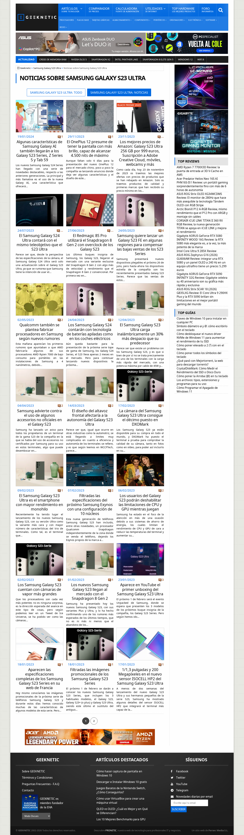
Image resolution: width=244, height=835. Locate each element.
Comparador (99, 9)
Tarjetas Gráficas (100, 20)
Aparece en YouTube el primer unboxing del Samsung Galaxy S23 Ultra (140, 589)
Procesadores (67, 20)
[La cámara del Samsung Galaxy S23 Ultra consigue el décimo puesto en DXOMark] (140, 370)
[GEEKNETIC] (37, 17)
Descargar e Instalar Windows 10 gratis (121, 782)
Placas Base (83, 20)
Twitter (180, 778)
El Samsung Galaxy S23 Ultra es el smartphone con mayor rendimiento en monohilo (39, 502)
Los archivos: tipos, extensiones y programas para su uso (198, 382)
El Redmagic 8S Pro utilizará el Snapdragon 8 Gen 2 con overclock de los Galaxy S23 (90, 242)
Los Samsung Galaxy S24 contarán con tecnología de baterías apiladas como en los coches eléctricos (90, 331)
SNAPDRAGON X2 (100, 59)
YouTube (181, 784)
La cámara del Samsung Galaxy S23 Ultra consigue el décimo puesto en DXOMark (140, 417)
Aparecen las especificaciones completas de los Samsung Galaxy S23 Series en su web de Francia (39, 678)
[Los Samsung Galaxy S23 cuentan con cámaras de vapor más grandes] (39, 544)
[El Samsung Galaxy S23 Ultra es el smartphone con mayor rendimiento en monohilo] (39, 455)
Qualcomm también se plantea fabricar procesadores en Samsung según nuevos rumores (39, 331)
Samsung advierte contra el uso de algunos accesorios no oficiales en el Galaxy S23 (39, 417)
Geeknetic (25, 68)
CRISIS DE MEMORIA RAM (52, 59)
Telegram (182, 790)
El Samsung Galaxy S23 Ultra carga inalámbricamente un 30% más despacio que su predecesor (140, 333)
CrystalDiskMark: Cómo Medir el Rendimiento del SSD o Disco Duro (199, 370)
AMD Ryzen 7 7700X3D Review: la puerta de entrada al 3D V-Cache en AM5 (200, 171)
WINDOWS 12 (185, 59)
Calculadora (127, 9)
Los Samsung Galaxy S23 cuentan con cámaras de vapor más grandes (39, 589)
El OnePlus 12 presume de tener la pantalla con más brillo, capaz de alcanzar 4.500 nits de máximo (90, 148)
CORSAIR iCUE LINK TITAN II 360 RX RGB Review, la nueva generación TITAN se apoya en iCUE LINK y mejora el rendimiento (201, 226)
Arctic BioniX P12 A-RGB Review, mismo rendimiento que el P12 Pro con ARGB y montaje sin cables (202, 213)
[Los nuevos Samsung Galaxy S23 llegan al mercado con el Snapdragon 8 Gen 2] (90, 544)
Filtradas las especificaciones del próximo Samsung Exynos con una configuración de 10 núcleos (90, 504)
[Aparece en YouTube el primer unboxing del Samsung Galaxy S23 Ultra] (140, 544)
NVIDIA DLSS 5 (79, 59)
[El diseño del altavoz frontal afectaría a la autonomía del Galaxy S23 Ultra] (90, 370)
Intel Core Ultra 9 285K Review (196, 251)
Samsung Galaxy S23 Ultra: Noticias (119, 92)
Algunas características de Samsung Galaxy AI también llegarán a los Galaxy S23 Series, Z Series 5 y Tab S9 (39, 150)
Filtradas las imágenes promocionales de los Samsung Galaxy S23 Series (89, 676)
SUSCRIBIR (179, 809)
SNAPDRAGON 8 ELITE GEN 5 (158, 59)
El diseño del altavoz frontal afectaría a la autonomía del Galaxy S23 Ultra (90, 417)
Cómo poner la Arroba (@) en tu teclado (202, 376)
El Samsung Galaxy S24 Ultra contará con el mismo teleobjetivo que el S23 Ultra (39, 242)
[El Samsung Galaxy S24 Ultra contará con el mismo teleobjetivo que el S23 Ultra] (39, 195)
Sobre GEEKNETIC (33, 771)
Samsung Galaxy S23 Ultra (47, 68)
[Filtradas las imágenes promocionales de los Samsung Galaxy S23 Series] (90, 629)
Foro (207, 9)
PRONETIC (110, 830)
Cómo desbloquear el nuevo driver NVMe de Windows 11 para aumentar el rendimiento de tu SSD (201, 337)
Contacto (28, 790)
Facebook (182, 771)
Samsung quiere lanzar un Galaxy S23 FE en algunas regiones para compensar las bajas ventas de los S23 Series (140, 244)
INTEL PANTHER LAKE (126, 59)
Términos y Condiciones (37, 778)
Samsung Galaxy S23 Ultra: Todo (56, 92)
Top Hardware (183, 9)
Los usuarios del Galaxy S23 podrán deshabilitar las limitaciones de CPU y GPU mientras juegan (140, 502)
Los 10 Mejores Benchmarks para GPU (120, 819)
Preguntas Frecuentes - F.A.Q (40, 784)
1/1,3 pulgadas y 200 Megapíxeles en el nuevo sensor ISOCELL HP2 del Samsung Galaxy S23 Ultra (140, 676)
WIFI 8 (200, 59)
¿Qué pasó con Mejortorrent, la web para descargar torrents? (200, 362)
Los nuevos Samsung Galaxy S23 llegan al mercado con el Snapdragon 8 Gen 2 (89, 591)
